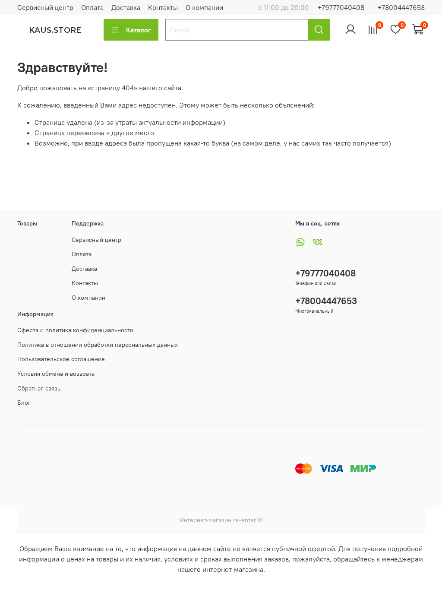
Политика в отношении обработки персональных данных (97, 345)
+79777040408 (341, 7)
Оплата (92, 7)
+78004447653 (401, 7)
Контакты (163, 7)
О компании (204, 7)
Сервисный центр (45, 7)
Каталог (138, 29)
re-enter (243, 520)
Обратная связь (38, 388)
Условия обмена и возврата (56, 373)
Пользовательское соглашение (61, 359)
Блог (24, 402)
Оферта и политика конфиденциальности (75, 330)
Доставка (125, 7)
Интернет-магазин (205, 520)
